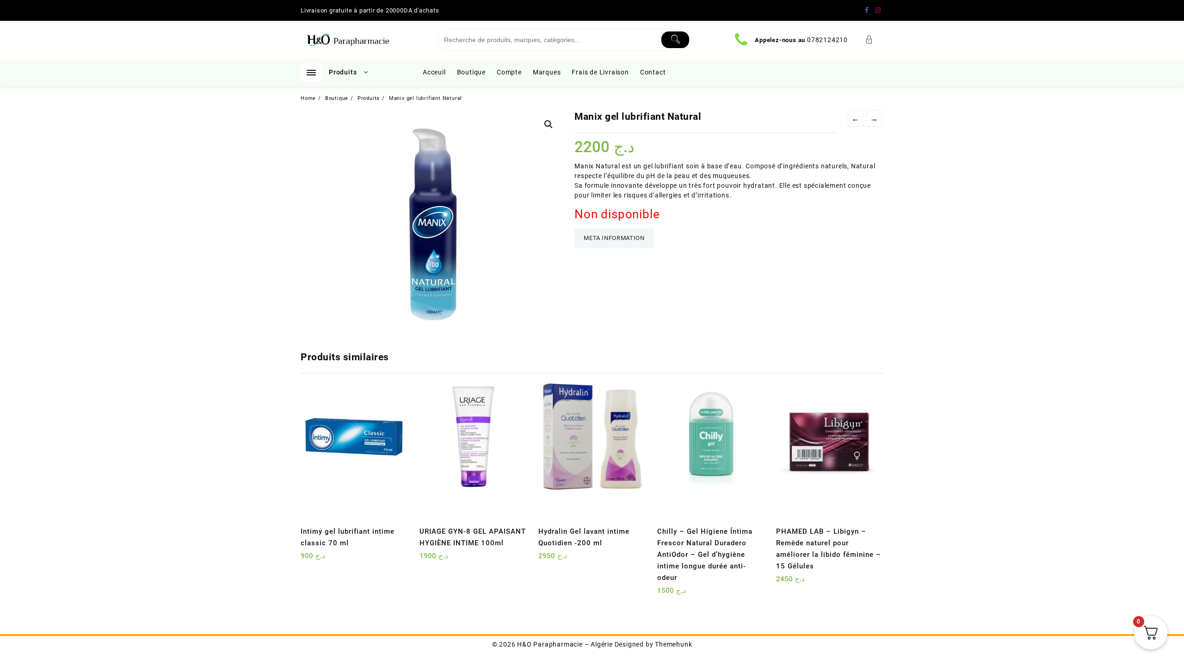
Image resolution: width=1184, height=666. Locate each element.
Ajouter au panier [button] (309, 559)
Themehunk (673, 644)
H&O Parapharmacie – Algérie (565, 644)
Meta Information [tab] (614, 237)
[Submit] (675, 39)
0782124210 (827, 39)
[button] (548, 124)
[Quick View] (327, 559)
